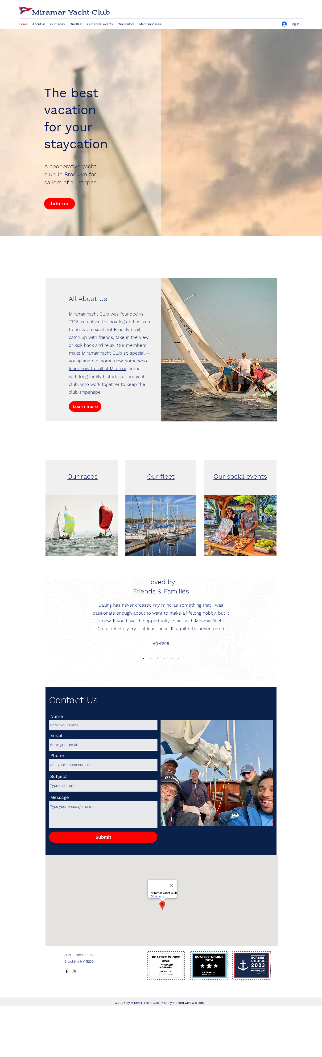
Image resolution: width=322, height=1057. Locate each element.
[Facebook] (66, 971)
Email (56, 735)
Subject (58, 776)
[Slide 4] (164, 658)
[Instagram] (73, 971)
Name (56, 716)
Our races (82, 476)
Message (59, 797)
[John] (171, 658)
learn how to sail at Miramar (97, 368)
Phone (57, 755)
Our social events (240, 476)
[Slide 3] (157, 658)
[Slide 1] (143, 658)
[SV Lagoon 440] (178, 658)
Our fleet (161, 476)
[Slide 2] (150, 658)
